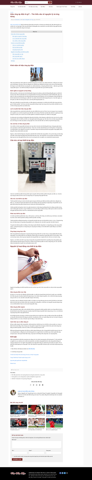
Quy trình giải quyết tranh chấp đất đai (18, 360)
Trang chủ (12, 6)
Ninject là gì (13, 363)
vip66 (10, 469)
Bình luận (14, 439)
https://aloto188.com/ (35, 469)
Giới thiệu (73, 6)
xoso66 (5, 469)
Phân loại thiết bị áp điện (17, 47)
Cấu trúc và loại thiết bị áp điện (18, 43)
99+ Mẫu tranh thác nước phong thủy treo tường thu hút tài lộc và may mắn (28, 374)
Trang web (48, 450)
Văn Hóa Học (32, 348)
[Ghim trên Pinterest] (39, 385)
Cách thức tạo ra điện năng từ (19, 58)
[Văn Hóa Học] (16, 2)
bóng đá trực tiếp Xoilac (46, 469)
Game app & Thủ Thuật (62, 6)
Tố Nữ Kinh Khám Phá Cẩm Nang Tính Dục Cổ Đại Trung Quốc (24, 354)
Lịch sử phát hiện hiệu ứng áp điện (20, 38)
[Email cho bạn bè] (36, 385)
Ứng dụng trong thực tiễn (18, 49)
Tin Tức (11, 12)
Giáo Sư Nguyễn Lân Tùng (28, 19)
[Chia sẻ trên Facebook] (30, 385)
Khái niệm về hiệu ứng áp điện (18, 34)
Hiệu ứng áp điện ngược (17, 56)
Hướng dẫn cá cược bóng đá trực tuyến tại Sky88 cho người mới (26, 376)
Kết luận (13, 60)
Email (30, 450)
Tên (13, 450)
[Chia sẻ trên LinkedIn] (42, 385)
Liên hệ (80, 6)
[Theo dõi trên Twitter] (79, 2)
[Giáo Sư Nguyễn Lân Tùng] (13, 392)
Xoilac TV (55, 469)
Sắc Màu (43, 6)
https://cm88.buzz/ (16, 469)
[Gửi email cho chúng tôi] (80, 2)
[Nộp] (50, 2)
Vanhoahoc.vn (18, 19)
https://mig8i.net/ (25, 469)
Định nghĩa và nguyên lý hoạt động (20, 36)
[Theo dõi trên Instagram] (77, 2)
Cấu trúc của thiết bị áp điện (18, 45)
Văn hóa (50, 6)
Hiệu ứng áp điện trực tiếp (18, 54)
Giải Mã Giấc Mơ (21, 6)
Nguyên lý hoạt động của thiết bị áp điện (20, 51)
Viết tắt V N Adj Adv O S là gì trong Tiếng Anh (22, 378)
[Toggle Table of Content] (60, 32)
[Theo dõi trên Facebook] (75, 2)
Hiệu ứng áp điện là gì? (15, 24)
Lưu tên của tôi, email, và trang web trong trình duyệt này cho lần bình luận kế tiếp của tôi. (33, 456)
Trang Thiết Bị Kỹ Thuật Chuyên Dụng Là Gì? (20, 357)
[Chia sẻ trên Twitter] (33, 385)
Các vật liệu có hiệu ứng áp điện (19, 40)
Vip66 (1, 469)
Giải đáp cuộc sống (33, 6)
